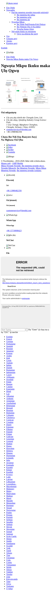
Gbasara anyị (11, 38)
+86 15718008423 (14, 230)
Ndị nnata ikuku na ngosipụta (24, 31)
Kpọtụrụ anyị (11, 43)
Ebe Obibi (10, 8)
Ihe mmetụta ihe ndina (26, 15)
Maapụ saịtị (6, 163)
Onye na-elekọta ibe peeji (27, 34)
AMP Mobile (17, 163)
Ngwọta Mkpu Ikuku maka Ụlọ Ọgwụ (22, 59)
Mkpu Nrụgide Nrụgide (11, 166)
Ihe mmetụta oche (24, 17)
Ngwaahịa (10, 10)
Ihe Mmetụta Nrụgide (26, 168)
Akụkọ (9, 41)
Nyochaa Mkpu (18, 22)
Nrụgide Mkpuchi (8, 168)
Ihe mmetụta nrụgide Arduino (29, 170)
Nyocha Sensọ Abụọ (25, 29)
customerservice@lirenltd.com (18, 129)
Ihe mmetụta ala (23, 19)
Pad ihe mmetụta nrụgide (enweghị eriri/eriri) (30, 12)
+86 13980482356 (14, 190)
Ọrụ (8, 36)
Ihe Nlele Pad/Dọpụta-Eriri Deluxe (31, 24)
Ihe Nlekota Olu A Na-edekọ (29, 27)
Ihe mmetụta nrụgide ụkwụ (33, 166)
